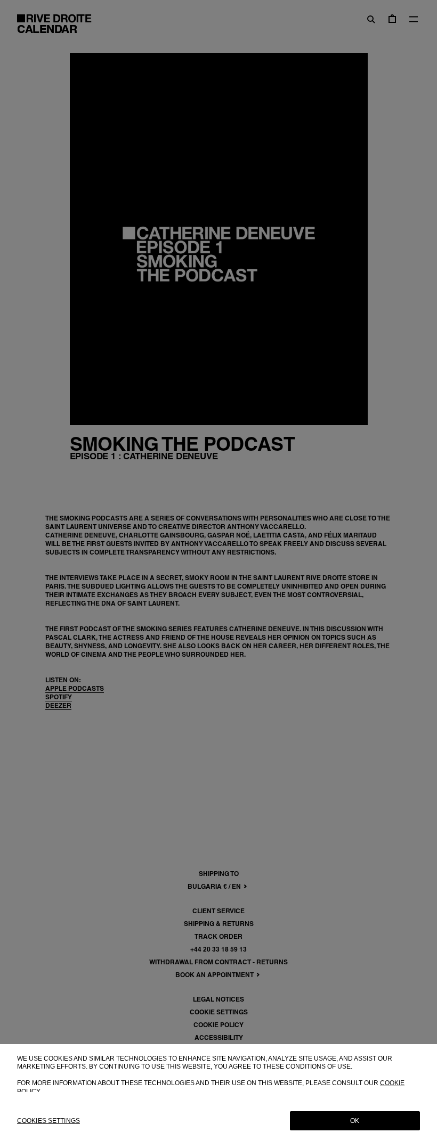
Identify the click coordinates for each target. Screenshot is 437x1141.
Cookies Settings (48, 1121)
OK (354, 1121)
